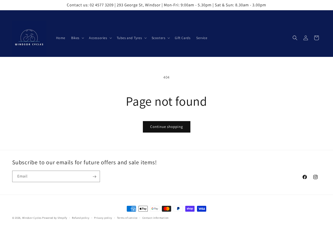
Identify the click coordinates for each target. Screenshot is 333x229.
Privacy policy (103, 217)
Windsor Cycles (32, 217)
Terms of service (127, 217)
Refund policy (80, 217)
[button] (77, 38)
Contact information (155, 217)
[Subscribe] (94, 176)
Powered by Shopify (54, 217)
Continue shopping (166, 126)
